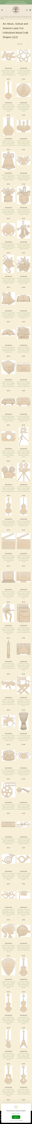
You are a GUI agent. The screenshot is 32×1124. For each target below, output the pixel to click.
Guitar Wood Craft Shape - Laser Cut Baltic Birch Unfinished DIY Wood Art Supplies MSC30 (8, 1092)
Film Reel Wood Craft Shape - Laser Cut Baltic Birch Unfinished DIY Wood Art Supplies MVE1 (8, 807)
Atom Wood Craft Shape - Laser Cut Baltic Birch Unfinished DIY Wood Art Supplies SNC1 (23, 72)
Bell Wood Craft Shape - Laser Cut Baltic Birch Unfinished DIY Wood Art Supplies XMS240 (23, 177)
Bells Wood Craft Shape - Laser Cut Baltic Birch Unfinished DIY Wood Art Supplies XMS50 (8, 315)
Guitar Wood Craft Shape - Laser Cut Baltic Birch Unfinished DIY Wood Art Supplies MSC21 (23, 1020)
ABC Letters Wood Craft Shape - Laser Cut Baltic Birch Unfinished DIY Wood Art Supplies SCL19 (8, 72)
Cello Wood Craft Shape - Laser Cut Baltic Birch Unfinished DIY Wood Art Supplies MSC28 (8, 523)
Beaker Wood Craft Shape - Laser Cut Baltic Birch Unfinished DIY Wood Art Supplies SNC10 (23, 108)
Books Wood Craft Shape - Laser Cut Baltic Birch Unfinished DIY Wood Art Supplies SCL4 (8, 384)
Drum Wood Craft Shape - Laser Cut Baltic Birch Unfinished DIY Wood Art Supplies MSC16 (23, 738)
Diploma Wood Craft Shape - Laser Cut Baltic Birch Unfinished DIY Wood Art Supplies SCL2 (8, 702)
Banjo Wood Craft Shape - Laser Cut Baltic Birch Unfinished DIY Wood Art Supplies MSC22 (8, 108)
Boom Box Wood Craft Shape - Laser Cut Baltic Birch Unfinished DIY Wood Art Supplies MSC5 (23, 384)
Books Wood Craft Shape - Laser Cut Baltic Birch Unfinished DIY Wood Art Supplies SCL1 (23, 350)
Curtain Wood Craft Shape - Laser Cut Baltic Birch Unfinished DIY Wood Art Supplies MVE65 (23, 666)
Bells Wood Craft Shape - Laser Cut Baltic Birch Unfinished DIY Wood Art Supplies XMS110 (8, 281)
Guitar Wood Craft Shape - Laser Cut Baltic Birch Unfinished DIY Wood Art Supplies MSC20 (8, 1020)
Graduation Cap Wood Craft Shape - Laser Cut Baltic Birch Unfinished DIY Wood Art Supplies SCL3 (23, 912)
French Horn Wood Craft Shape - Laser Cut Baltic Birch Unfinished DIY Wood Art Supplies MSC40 (23, 876)
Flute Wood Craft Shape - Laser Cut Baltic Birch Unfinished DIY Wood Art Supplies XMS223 (23, 841)
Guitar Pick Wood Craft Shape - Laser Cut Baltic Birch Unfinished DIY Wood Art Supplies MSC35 (8, 984)
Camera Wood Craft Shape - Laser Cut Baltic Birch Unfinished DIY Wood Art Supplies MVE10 (8, 454)
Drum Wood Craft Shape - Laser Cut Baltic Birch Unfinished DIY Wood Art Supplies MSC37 (8, 772)
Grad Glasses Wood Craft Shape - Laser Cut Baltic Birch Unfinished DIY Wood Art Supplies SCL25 (8, 912)
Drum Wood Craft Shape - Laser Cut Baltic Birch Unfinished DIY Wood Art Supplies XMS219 (23, 772)
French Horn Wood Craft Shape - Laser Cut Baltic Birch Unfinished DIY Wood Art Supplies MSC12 (8, 876)
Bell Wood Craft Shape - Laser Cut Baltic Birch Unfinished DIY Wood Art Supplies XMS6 (8, 212)
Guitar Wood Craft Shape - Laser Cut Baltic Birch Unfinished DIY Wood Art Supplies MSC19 (23, 984)
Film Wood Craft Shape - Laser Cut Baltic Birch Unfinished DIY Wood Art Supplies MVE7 (8, 841)
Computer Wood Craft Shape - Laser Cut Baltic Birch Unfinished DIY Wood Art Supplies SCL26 (8, 594)
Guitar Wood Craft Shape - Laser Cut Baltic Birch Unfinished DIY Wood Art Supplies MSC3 (23, 1056)
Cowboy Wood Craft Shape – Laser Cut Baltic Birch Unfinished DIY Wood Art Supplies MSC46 (8, 630)
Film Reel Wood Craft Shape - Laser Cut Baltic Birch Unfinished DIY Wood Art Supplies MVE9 (23, 807)
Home (2, 16)
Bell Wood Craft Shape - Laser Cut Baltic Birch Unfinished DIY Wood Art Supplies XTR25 (8, 246)
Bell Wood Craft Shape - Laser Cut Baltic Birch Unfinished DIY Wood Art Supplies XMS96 (23, 212)
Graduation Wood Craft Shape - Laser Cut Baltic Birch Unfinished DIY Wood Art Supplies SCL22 (8, 948)
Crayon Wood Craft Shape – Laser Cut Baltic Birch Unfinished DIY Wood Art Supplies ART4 (23, 630)
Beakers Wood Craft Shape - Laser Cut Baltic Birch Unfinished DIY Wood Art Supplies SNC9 (23, 143)
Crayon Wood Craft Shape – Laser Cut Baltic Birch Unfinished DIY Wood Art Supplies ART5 (8, 666)
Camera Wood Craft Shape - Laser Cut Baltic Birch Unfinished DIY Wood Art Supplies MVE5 (23, 489)
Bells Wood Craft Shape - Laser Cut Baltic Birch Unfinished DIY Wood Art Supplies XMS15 (23, 281)
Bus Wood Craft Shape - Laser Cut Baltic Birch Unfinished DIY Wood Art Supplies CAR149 (8, 418)
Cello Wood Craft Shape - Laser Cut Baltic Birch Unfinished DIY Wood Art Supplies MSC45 (23, 523)
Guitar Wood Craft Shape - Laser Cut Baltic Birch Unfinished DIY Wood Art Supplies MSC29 (8, 1056)
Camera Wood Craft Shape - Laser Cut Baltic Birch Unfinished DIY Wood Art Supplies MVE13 (23, 454)
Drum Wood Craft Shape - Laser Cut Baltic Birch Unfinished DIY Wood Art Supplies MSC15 (8, 738)
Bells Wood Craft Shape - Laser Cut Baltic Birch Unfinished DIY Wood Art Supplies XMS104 (23, 246)
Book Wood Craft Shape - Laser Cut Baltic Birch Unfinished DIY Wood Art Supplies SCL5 (8, 350)
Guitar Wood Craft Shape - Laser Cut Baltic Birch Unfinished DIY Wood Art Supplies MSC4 (23, 1092)
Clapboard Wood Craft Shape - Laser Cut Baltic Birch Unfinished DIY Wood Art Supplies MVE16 (23, 558)
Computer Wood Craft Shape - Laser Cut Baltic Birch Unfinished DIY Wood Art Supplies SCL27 (23, 594)
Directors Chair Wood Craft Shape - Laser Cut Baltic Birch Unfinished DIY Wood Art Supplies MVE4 (23, 702)
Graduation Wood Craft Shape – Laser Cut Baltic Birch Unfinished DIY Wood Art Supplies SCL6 (23, 948)
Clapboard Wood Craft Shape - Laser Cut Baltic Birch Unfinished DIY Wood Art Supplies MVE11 (8, 558)
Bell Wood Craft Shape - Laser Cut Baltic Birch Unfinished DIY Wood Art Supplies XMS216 (8, 177)
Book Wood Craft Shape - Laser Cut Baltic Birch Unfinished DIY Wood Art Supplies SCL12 (23, 315)
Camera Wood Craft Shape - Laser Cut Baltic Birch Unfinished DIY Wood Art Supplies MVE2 (8, 489)
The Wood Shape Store (8, 66)
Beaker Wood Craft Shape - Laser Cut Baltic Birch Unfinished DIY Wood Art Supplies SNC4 (8, 143)
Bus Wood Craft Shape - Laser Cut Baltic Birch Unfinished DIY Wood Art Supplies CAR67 (23, 418)
